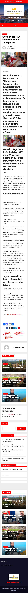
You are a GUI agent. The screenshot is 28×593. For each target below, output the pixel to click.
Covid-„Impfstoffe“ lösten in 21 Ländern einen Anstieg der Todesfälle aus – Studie (9, 334)
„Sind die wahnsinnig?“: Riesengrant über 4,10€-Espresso (18, 332)
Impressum (4, 561)
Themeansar (14, 590)
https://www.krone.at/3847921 (14, 314)
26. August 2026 (9, 519)
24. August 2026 (9, 535)
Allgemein (5, 34)
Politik (5, 513)
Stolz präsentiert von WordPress (9, 588)
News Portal (12, 46)
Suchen (4, 424)
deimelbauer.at (14, 17)
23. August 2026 (9, 552)
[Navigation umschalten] (15, 25)
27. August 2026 (9, 504)
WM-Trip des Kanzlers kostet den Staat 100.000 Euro (13, 382)
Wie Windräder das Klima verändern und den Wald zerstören (13, 367)
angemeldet (11, 414)
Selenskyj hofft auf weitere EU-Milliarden (12, 396)
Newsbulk (22, 588)
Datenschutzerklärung (7, 565)
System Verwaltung (18, 369)
